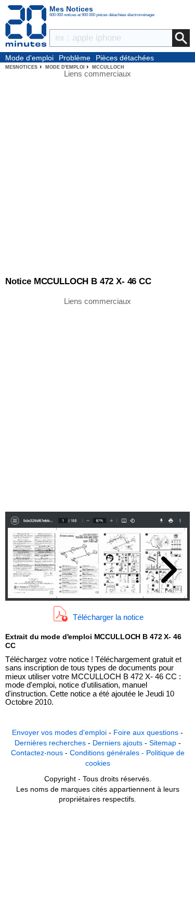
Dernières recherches (50, 743)
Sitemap (162, 743)
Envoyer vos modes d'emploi (59, 732)
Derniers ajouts (117, 743)
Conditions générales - (108, 753)
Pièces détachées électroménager (125, 58)
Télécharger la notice (108, 617)
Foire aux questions (145, 732)
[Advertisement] (97, 403)
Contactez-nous (37, 753)
